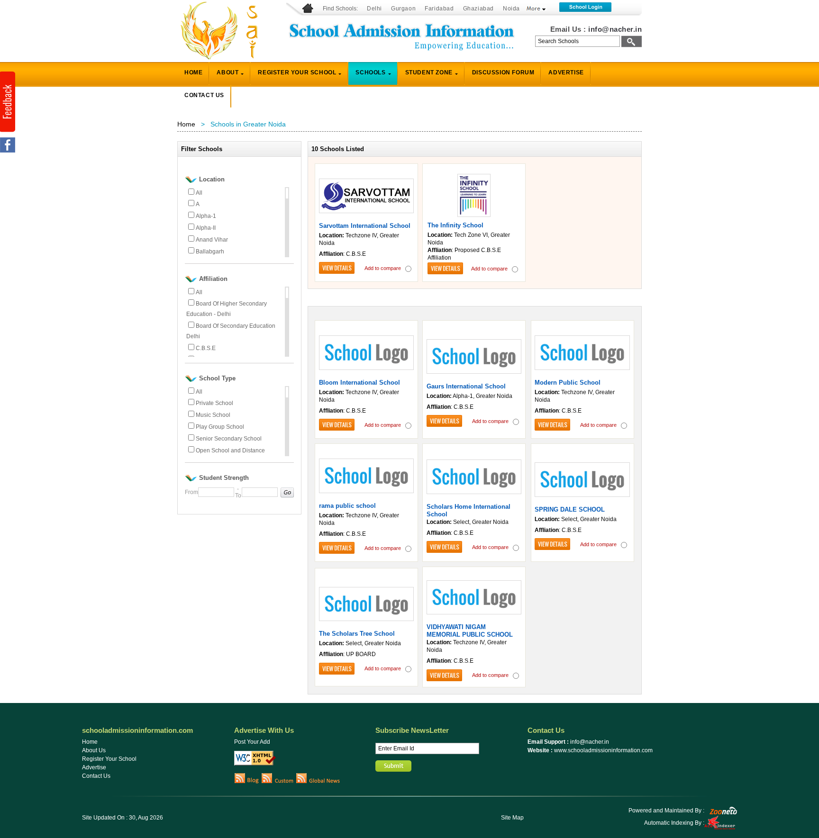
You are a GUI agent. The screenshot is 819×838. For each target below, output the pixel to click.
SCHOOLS (370, 72)
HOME (193, 72)
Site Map (512, 817)
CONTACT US (204, 95)
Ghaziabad (478, 8)
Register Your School (109, 759)
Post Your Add (252, 742)
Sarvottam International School (364, 225)
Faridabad (439, 8)
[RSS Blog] (246, 781)
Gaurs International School (466, 386)
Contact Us (96, 776)
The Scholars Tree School (357, 633)
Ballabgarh (210, 251)
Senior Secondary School (229, 438)
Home (186, 124)
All (199, 192)
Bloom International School (359, 382)
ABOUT (227, 72)
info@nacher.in (615, 29)
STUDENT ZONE (429, 72)
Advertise (94, 767)
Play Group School (220, 427)
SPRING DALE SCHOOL (570, 509)
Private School (214, 403)
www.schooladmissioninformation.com (603, 750)
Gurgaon (403, 8)
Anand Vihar (212, 239)
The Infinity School (455, 225)
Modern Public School (568, 382)
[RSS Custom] (277, 781)
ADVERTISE (565, 72)
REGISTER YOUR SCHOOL (297, 72)
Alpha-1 (206, 216)
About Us (94, 750)
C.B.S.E (206, 348)
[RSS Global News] (318, 781)
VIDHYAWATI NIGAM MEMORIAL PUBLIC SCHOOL (470, 630)
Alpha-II (206, 228)
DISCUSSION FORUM (503, 72)
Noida (511, 8)
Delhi (374, 8)
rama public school (347, 505)
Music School (213, 415)
